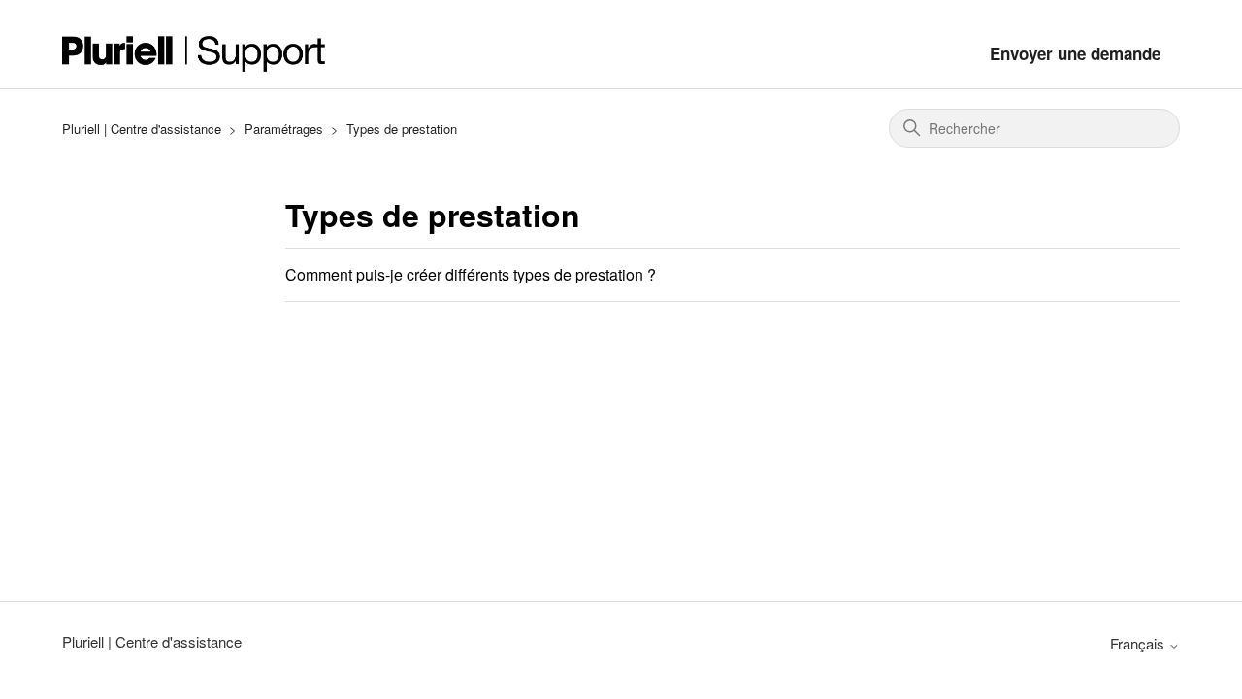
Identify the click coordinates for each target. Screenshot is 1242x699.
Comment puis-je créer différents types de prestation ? (470, 274)
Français (1139, 643)
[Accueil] (194, 54)
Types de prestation (401, 128)
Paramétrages (284, 128)
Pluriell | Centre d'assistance (141, 128)
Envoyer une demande (1075, 53)
